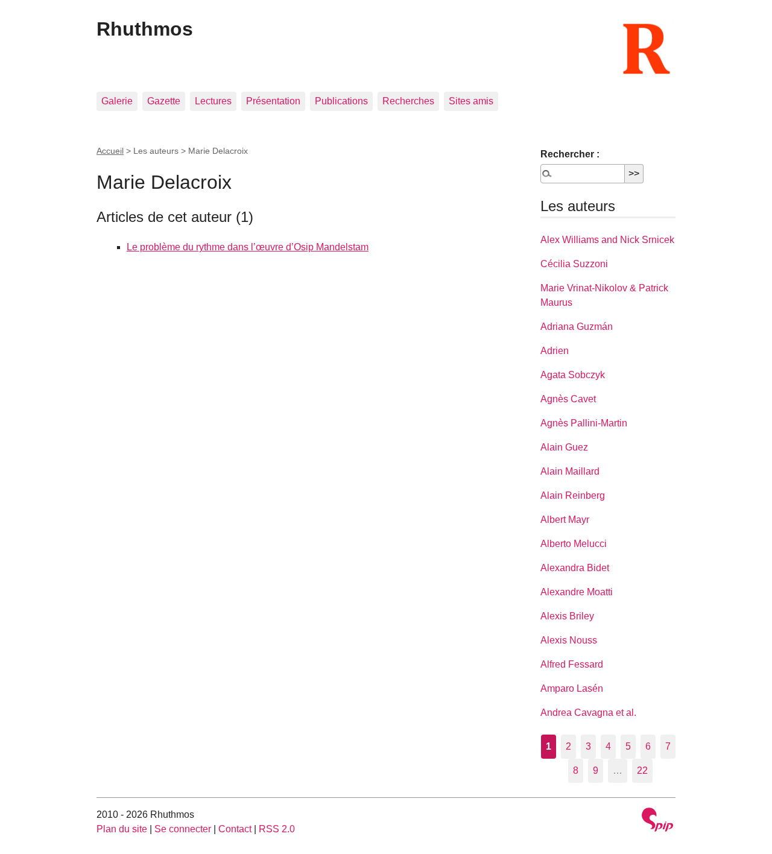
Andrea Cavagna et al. (588, 712)
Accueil (110, 151)
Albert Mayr (564, 519)
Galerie (117, 101)
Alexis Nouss (568, 640)
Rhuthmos (144, 29)
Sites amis (471, 101)
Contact (235, 829)
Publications (341, 101)
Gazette (163, 101)
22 (642, 770)
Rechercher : (570, 154)
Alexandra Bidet (574, 568)
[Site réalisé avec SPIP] (657, 821)
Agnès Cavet (568, 399)
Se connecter (182, 829)
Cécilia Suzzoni (574, 264)
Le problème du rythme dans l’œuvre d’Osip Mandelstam (248, 247)
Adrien (554, 351)
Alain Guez (564, 447)
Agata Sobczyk (572, 375)
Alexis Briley (567, 616)
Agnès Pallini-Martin (583, 423)
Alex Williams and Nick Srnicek (607, 240)
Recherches (408, 101)
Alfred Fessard (571, 664)
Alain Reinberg (572, 495)
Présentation (273, 101)
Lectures (213, 101)
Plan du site (121, 829)
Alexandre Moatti (576, 592)
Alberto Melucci (573, 544)
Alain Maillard (570, 471)
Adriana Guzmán (576, 326)
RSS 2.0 (277, 829)
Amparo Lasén (571, 688)
